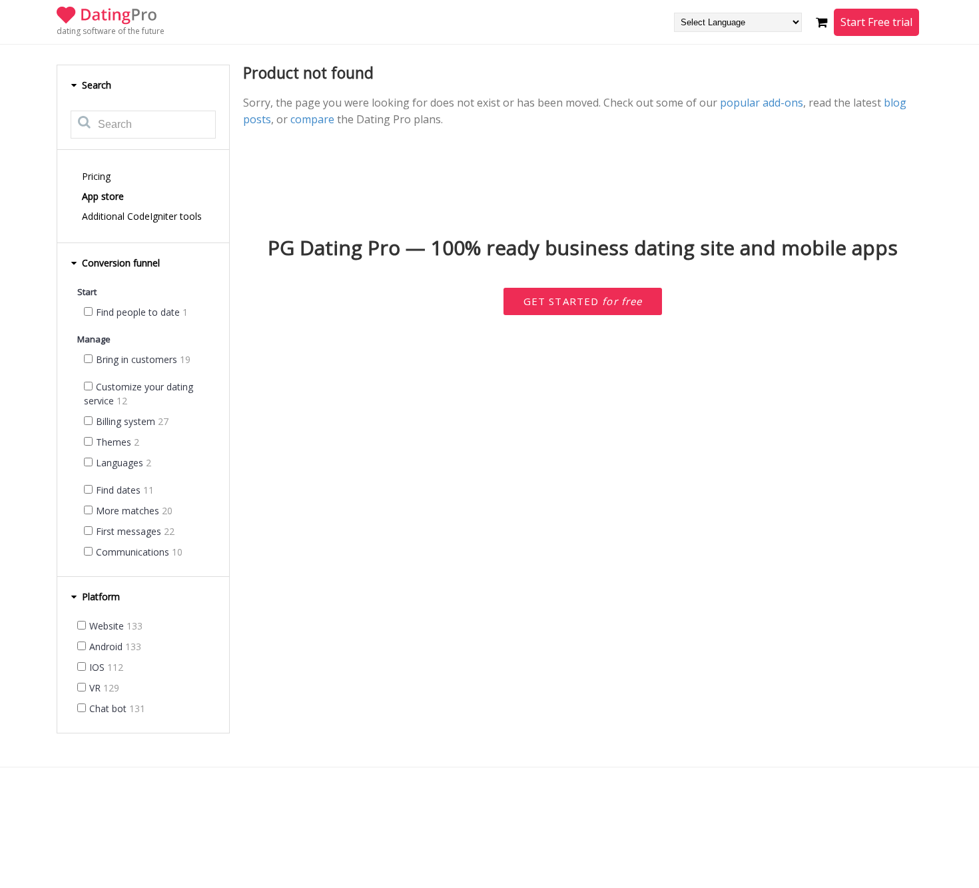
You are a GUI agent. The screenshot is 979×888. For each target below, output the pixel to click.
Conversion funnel (119, 262)
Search (95, 85)
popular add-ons (761, 102)
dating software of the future (110, 31)
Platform (99, 596)
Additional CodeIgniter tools (142, 216)
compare (312, 119)
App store (103, 196)
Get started (583, 301)
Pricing (96, 176)
